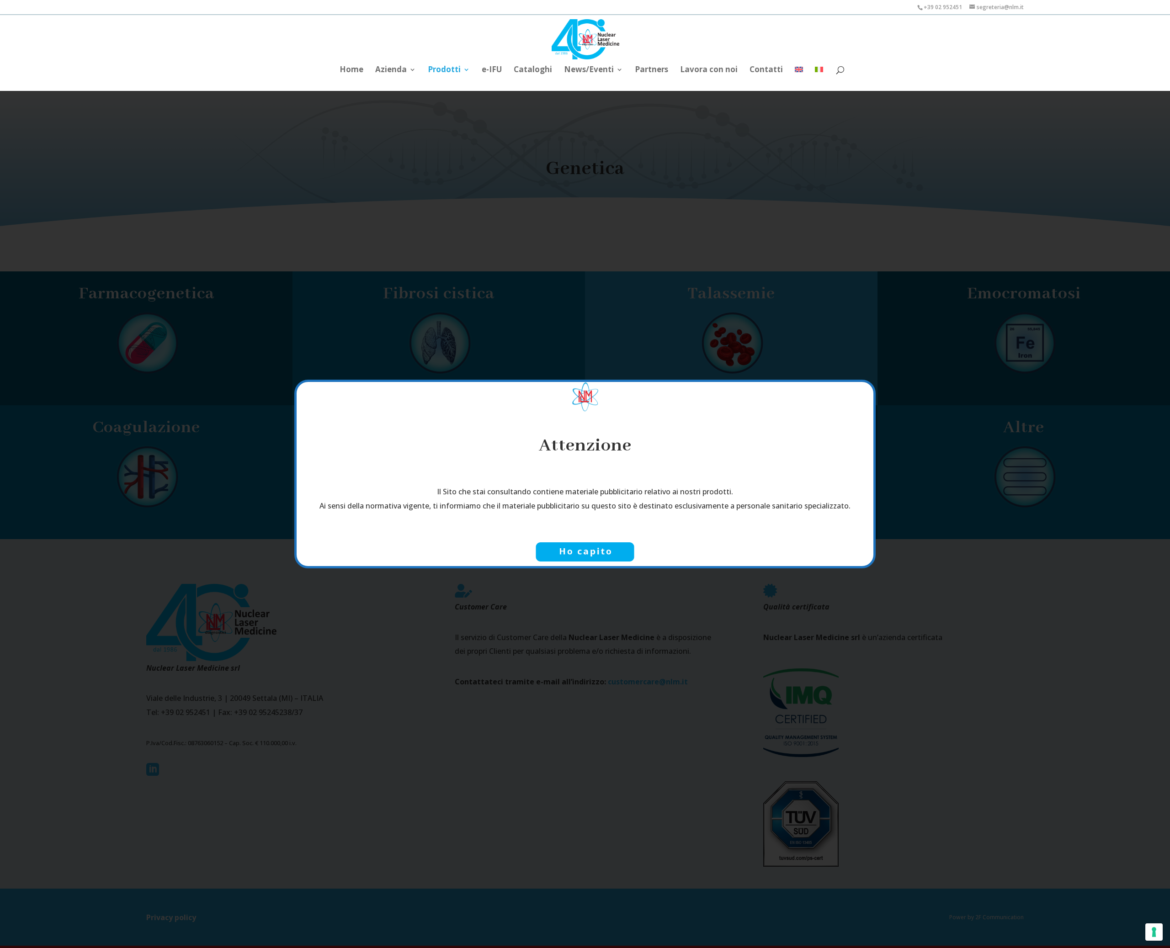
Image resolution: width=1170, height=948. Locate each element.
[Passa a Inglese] (799, 74)
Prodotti (444, 70)
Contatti (766, 70)
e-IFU (492, 70)
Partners (651, 70)
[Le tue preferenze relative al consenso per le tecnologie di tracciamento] (1154, 932)
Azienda (391, 70)
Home (351, 70)
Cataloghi (533, 70)
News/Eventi (589, 70)
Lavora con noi (709, 70)
